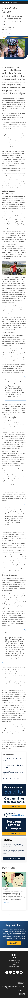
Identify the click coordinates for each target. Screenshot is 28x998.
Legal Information (20, 990)
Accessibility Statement (21, 983)
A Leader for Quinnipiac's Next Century (12, 759)
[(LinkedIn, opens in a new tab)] (14, 972)
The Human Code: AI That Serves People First (13, 766)
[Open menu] (25, 2)
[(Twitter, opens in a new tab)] (10, 972)
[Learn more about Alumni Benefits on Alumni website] (14, 796)
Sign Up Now (14, 943)
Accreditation (21, 986)
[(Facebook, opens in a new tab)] (6, 972)
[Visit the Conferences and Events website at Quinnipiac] (14, 823)
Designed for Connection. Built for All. (13, 773)
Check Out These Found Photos (12, 779)
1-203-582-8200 (14, 968)
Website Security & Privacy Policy (22, 994)
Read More (6, 902)
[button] (18, 914)
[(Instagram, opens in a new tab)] (17, 972)
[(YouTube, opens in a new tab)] (21, 972)
